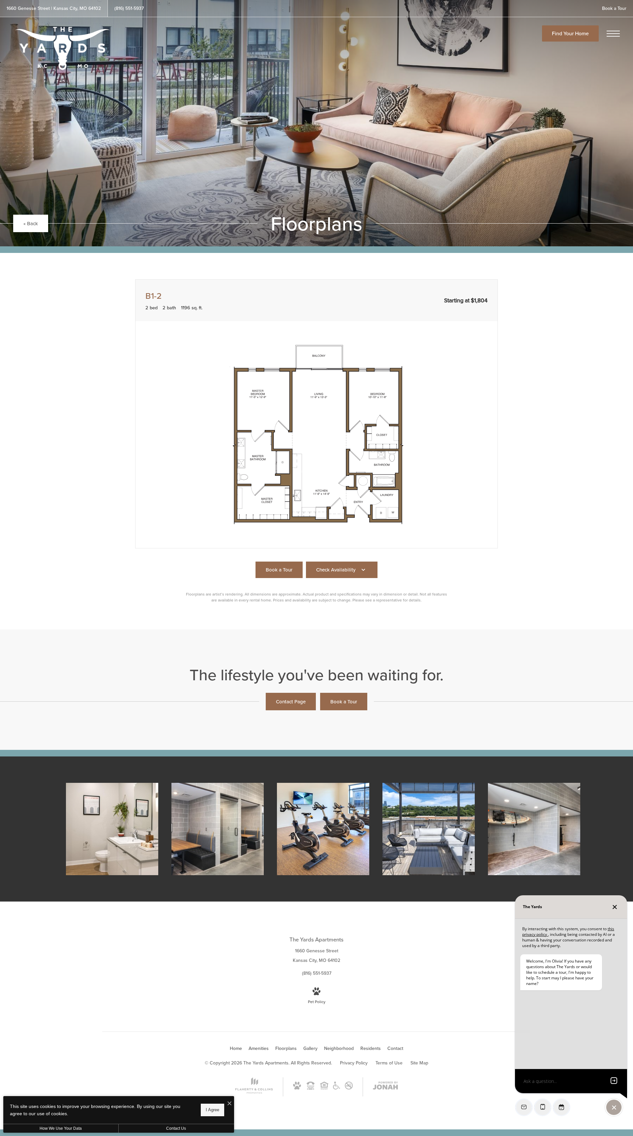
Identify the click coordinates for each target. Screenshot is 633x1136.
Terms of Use (389, 1062)
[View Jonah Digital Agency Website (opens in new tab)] (385, 1087)
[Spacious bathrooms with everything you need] (112, 829)
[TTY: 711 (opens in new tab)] (311, 1088)
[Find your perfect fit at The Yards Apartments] (534, 829)
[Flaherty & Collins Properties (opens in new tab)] (254, 1092)
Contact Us (176, 1128)
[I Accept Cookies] (229, 1103)
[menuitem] (235, 1049)
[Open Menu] (613, 34)
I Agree (212, 1109)
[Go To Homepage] (62, 48)
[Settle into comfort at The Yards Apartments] (217, 829)
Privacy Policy (354, 1062)
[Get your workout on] (323, 829)
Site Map (419, 1062)
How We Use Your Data (61, 1128)
